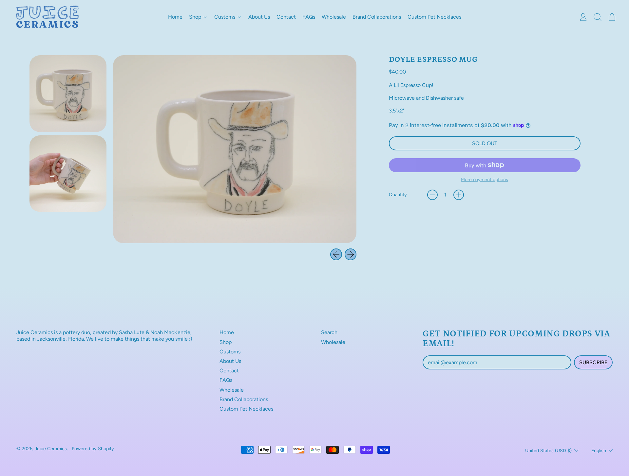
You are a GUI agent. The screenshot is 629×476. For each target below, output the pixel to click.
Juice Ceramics (51, 448)
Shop (225, 342)
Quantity (398, 194)
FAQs (308, 17)
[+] (458, 195)
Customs (229, 351)
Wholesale (334, 17)
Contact (286, 17)
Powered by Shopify (93, 448)
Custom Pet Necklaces (434, 17)
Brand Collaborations (377, 17)
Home (175, 17)
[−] (432, 195)
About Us (259, 17)
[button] (597, 17)
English (598, 450)
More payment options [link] (484, 179)
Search (329, 332)
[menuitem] (67, 93)
